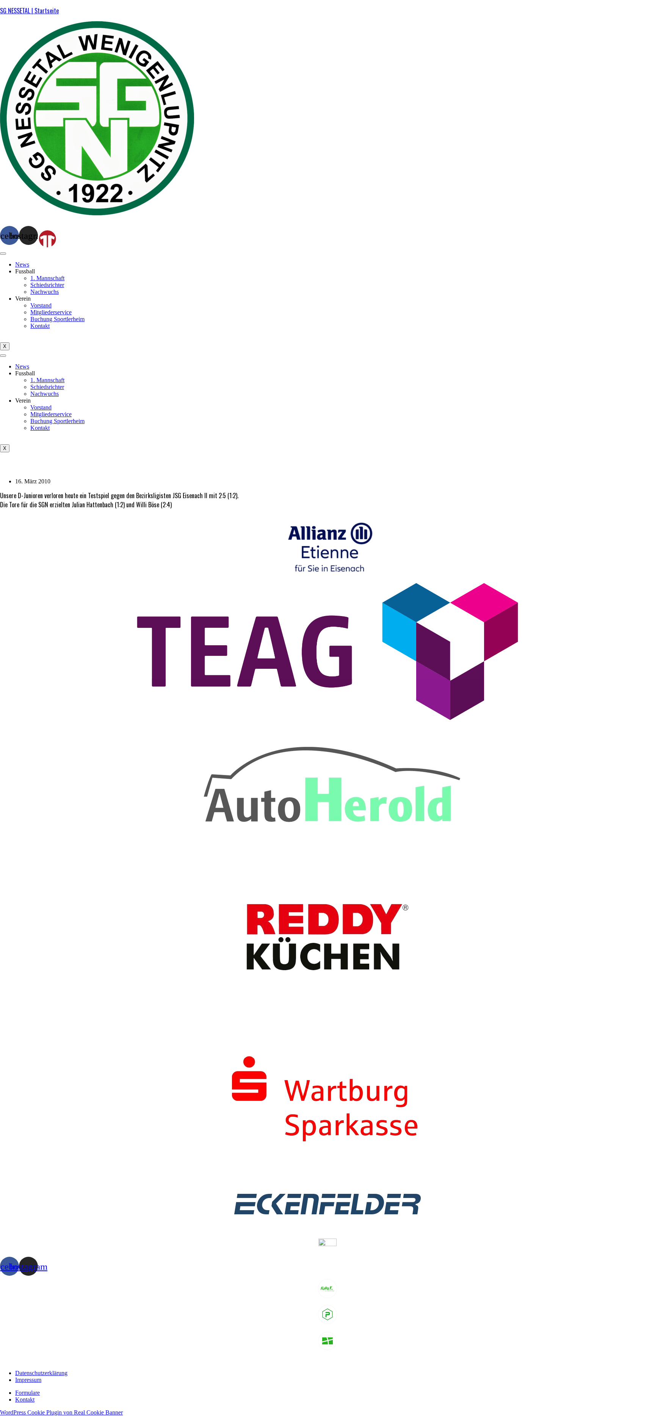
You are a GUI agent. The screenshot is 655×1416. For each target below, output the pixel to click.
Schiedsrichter (47, 285)
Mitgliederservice (51, 312)
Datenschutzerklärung (41, 1373)
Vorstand (41, 305)
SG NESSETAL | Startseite (29, 10)
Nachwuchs (44, 292)
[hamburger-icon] (3, 253)
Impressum (28, 1380)
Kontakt (40, 326)
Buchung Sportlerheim (57, 319)
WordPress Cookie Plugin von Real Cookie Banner (61, 1412)
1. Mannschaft (47, 278)
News (22, 264)
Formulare (27, 1392)
